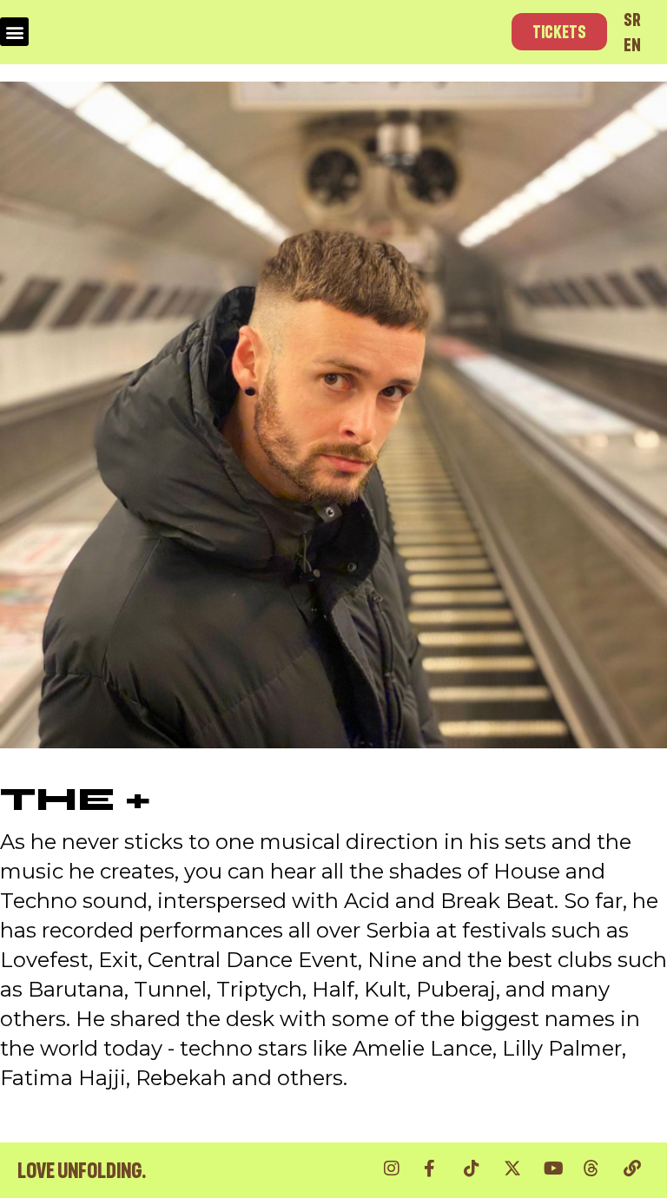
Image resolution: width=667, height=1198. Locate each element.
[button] (14, 31)
